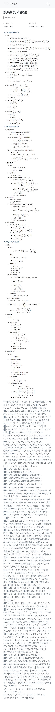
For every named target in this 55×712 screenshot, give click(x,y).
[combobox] (48, 4)
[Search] (48, 4)
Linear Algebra (10, 17)
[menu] (6, 4)
